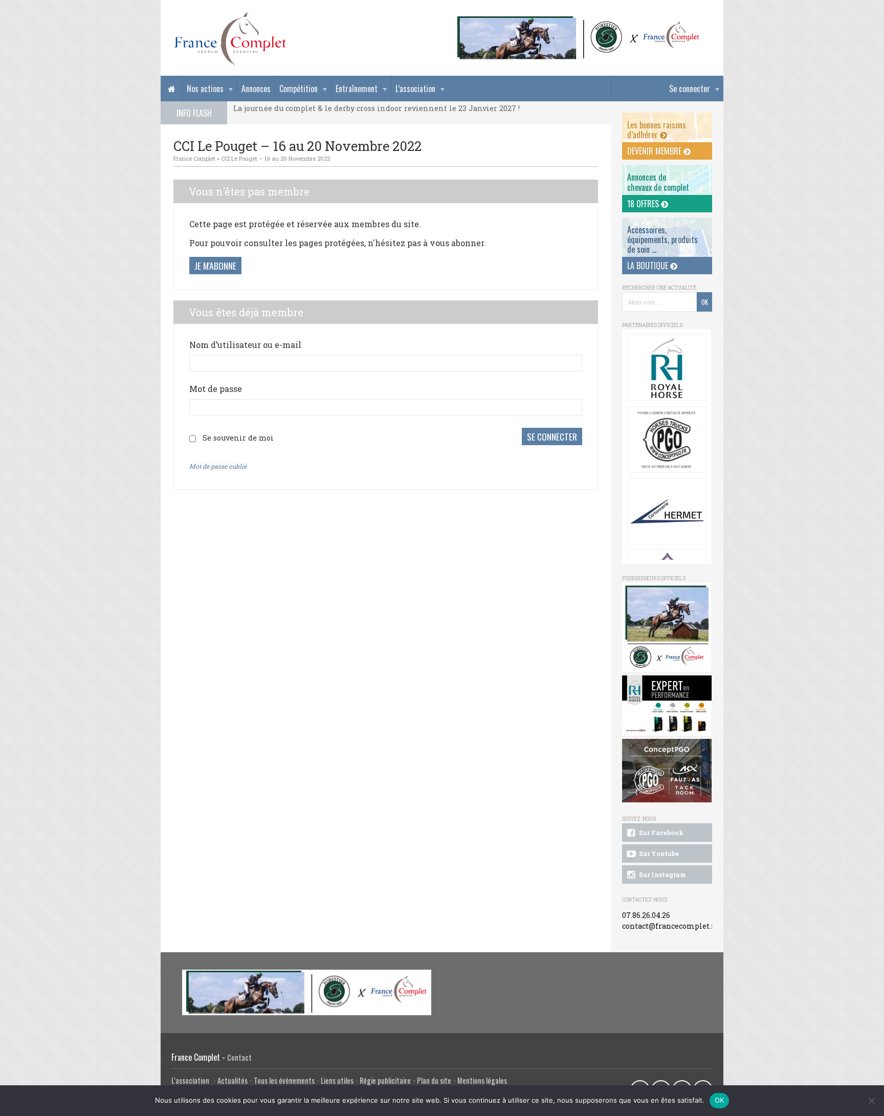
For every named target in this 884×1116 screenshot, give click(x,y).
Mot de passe (215, 388)
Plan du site (434, 1080)
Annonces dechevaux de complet (658, 182)
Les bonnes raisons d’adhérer (656, 130)
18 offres (644, 204)
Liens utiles (337, 1080)
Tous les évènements (284, 1080)
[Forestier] (578, 20)
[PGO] (667, 771)
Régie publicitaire (385, 1080)
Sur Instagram (661, 874)
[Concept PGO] (666, 439)
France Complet (194, 158)
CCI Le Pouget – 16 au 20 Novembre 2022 (275, 158)
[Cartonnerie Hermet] (666, 511)
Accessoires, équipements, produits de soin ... (662, 239)
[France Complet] (230, 39)
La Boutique (648, 265)
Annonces (256, 88)
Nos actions (205, 88)
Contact (239, 1057)
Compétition (298, 88)
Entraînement (357, 88)
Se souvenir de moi (238, 438)
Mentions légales (482, 1080)
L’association (415, 88)
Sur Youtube (658, 853)
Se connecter (689, 88)
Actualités (232, 1080)
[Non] (871, 1101)
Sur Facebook (660, 832)
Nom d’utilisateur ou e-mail (245, 344)
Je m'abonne (215, 265)
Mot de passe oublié (218, 466)
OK (719, 1100)
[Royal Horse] (666, 368)
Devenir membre (655, 151)
